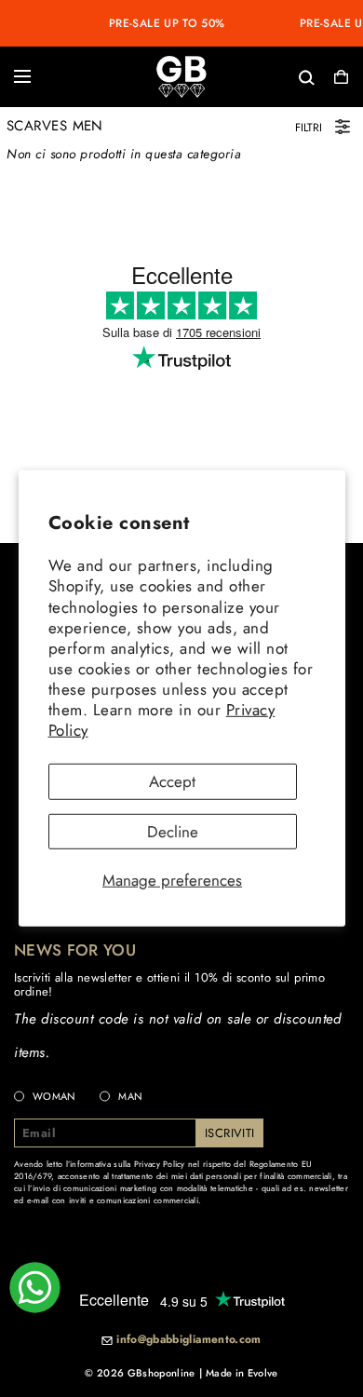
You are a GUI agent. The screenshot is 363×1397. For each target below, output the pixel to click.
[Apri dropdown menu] (22, 76)
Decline (172, 831)
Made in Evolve (242, 1372)
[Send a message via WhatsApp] (34, 1287)
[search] (246, 75)
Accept (172, 781)
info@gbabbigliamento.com (189, 1340)
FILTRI (308, 127)
